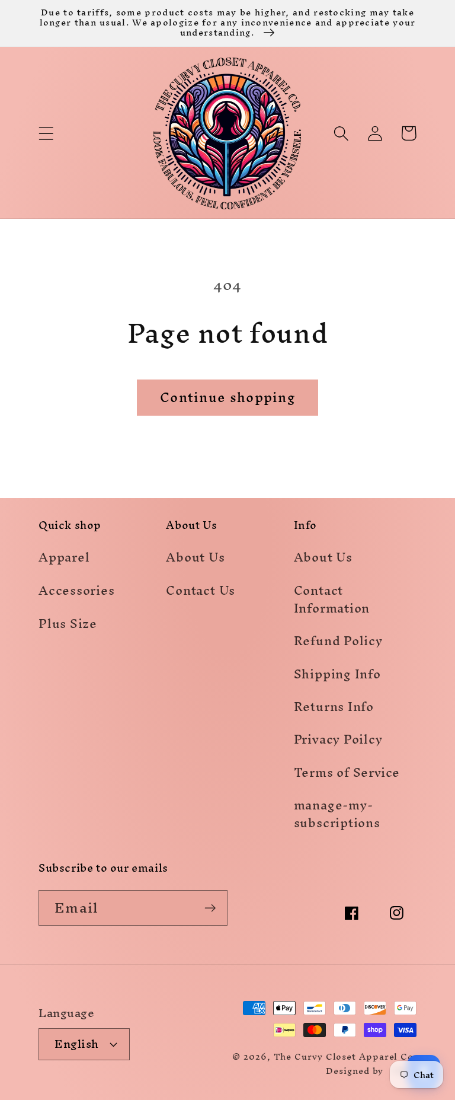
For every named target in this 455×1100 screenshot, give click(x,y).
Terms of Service (347, 772)
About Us (195, 559)
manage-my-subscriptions (337, 813)
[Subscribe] (210, 908)
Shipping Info (337, 674)
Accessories (77, 590)
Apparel (64, 559)
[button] (46, 133)
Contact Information (332, 598)
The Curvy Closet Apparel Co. (345, 1056)
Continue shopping (227, 397)
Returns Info (334, 706)
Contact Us (200, 590)
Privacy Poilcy (338, 739)
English (77, 1044)
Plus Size (68, 623)
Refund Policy (338, 641)
